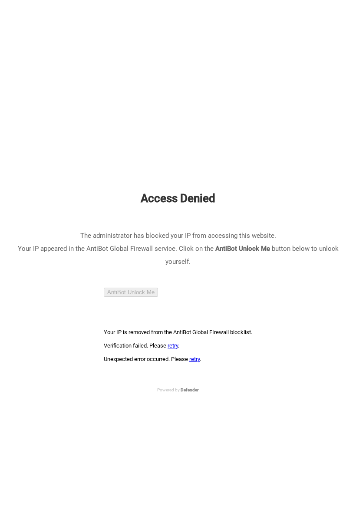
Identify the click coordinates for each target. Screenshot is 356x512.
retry (173, 345)
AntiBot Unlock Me (131, 292)
